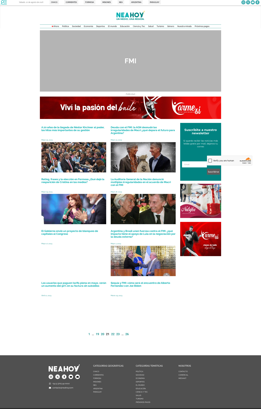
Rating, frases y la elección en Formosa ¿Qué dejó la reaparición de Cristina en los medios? (72, 181)
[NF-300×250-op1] (200, 217)
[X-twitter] (248, 2)
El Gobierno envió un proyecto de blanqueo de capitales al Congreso (69, 232)
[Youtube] (253, 2)
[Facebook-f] (257, 2)
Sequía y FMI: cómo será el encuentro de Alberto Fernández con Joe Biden (140, 284)
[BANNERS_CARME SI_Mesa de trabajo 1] (130, 118)
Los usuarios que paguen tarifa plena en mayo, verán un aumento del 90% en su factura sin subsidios (73, 284)
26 (127, 334)
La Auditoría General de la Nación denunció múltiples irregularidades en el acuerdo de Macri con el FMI (141, 182)
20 (102, 334)
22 (112, 334)
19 (97, 334)
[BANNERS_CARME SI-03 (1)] (200, 255)
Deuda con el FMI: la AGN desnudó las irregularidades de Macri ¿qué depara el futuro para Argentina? (143, 130)
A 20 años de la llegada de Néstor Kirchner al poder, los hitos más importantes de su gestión (72, 129)
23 (118, 334)
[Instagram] (243, 2)
